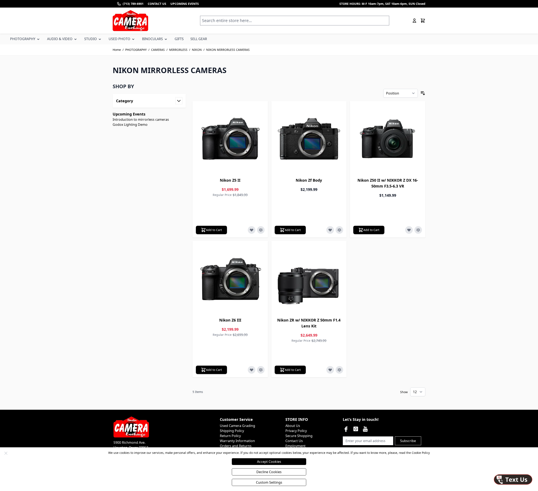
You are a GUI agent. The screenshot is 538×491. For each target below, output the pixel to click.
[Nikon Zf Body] (309, 138)
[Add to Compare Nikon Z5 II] (261, 230)
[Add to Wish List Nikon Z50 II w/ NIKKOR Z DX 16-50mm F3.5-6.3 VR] (409, 230)
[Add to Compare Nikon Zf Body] (339, 230)
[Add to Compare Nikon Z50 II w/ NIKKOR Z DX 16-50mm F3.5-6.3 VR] (418, 230)
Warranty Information (237, 440)
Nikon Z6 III (230, 320)
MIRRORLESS (178, 50)
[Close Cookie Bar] (5, 453)
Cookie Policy (421, 453)
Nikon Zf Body (309, 180)
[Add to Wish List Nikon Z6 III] (251, 370)
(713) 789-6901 (133, 4)
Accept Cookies (269, 461)
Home (117, 50)
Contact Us (294, 440)
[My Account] (414, 20)
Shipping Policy (232, 430)
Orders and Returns (236, 446)
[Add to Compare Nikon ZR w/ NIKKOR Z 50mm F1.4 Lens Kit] (339, 370)
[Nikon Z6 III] (230, 278)
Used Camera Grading (237, 425)
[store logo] (130, 20)
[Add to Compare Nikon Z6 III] (261, 370)
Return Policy (230, 435)
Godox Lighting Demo (130, 124)
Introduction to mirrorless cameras (141, 119)
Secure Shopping (299, 435)
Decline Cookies (269, 472)
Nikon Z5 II (230, 180)
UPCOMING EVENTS (184, 4)
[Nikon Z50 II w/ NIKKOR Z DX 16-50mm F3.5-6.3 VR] (387, 138)
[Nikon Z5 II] (230, 138)
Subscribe (408, 440)
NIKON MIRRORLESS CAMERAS (228, 50)
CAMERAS (158, 50)
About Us (292, 425)
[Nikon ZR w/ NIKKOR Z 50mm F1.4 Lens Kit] (309, 278)
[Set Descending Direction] (422, 93)
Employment (295, 446)
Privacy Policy (296, 430)
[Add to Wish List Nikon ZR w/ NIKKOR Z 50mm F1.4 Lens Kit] (330, 370)
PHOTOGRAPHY (136, 50)
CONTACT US (157, 4)
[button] (149, 86)
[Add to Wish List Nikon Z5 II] (251, 230)
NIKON (197, 50)
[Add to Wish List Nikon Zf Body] (330, 230)
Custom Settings (269, 482)
